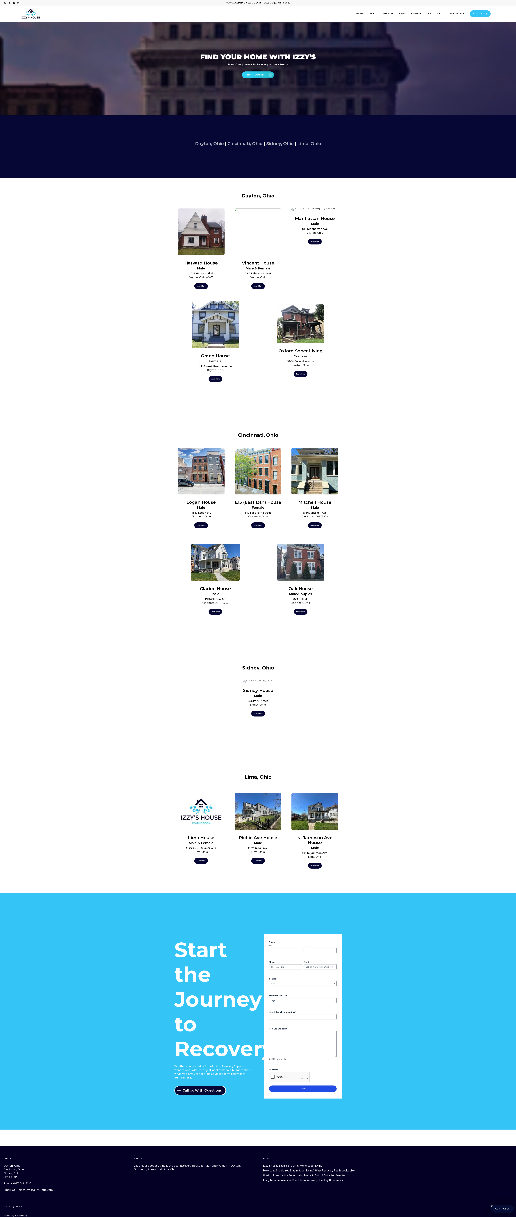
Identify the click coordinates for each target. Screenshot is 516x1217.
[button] (258, 74)
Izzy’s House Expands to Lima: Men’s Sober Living (292, 1165)
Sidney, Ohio (280, 143)
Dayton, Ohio (209, 143)
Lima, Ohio (309, 143)
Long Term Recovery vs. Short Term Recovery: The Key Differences (303, 1180)
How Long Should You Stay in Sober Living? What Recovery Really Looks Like (309, 1170)
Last (305, 945)
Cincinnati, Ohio (244, 143)
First (270, 945)
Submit (303, 1088)
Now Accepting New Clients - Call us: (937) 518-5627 (258, 2)
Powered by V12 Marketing (15, 1215)
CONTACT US (502, 1208)
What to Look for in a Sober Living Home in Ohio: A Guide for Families (304, 1175)
